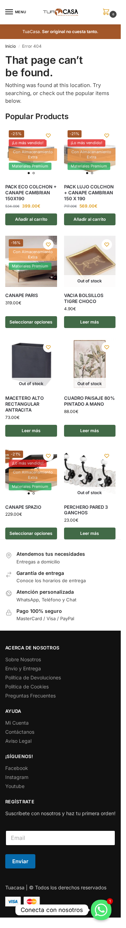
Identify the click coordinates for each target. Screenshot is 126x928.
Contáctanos (19, 732)
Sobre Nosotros (23, 659)
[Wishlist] (48, 135)
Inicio (10, 46)
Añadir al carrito (31, 219)
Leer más (89, 322)
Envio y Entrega (23, 668)
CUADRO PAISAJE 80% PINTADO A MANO (89, 401)
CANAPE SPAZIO (23, 507)
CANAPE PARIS (21, 295)
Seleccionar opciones (30, 322)
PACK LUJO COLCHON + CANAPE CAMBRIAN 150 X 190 (89, 192)
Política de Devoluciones (33, 677)
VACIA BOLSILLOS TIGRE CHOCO (83, 298)
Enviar (20, 861)
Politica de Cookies (27, 686)
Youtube (14, 786)
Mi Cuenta (17, 723)
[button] (107, 12)
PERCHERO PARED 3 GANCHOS (86, 510)
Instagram (16, 777)
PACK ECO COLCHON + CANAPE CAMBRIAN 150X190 (31, 192)
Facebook (16, 768)
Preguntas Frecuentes (30, 696)
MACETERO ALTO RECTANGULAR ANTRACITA (24, 404)
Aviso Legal (18, 741)
